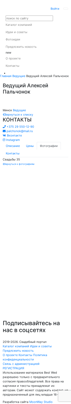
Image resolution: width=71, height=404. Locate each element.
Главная (5, 76)
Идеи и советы (16, 32)
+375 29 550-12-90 (20, 126)
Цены (30, 146)
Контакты (12, 66)
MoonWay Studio (41, 402)
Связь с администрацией (21, 364)
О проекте (13, 58)
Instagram (13, 140)
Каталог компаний (19, 25)
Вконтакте (14, 135)
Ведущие (18, 76)
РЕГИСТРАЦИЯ (13, 368)
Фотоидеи (13, 39)
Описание (13, 146)
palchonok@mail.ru (20, 131)
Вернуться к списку (19, 114)
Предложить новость (21, 46)
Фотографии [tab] (49, 146)
